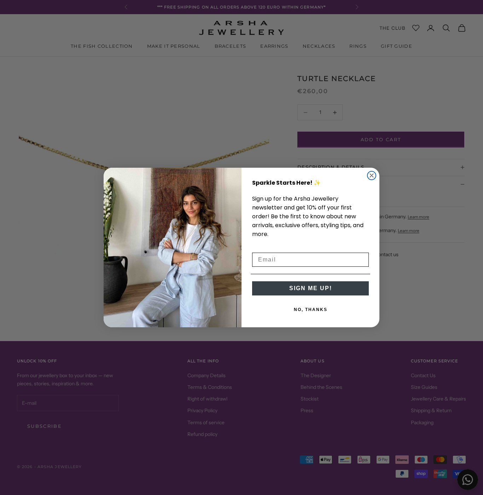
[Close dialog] (371, 175)
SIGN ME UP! (310, 288)
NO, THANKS (310, 309)
